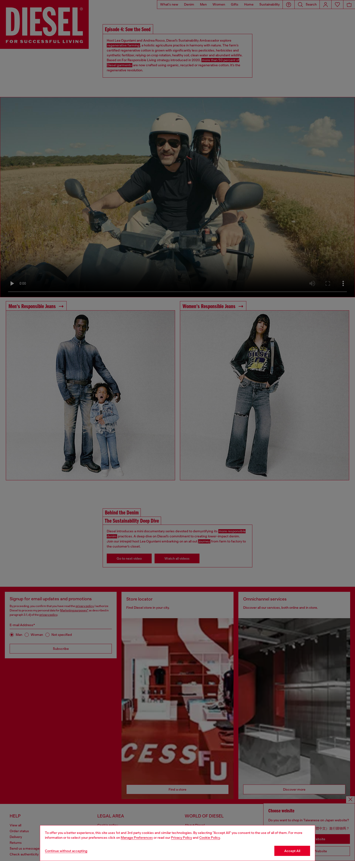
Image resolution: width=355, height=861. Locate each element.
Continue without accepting (66, 851)
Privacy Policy (181, 837)
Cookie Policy (209, 837)
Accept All (292, 851)
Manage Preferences (137, 837)
